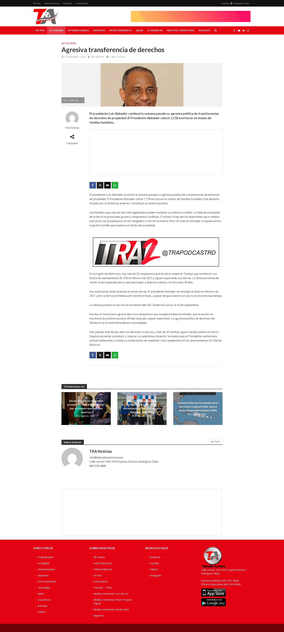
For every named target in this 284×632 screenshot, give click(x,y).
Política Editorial (102, 569)
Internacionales (78, 30)
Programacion (45, 557)
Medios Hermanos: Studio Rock (111, 609)
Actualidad (56, 30)
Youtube (154, 563)
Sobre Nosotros (52, 3)
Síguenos (204, 30)
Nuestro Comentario (180, 30)
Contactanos (82, 3)
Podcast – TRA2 (103, 587)
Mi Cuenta (99, 557)
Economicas (155, 30)
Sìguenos (99, 615)
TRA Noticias (97, 56)
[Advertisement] (156, 153)
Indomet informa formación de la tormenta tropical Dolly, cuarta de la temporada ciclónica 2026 (198, 406)
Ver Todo (215, 441)
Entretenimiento (120, 30)
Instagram (155, 575)
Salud (139, 30)
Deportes (99, 30)
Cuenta (225, 3)
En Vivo (37, 3)
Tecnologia (44, 587)
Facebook (154, 557)
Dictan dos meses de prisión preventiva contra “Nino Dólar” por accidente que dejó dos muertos (86, 406)
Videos (41, 611)
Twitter (153, 569)
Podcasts (67, 3)
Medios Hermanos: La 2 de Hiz (111, 593)
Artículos (42, 605)
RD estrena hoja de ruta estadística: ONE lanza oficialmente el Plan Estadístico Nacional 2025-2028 (142, 406)
